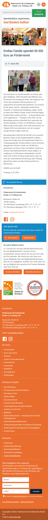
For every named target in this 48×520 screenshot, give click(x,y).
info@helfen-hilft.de (16, 212)
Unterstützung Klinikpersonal (15, 421)
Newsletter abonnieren (33, 272)
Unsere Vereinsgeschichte (14, 359)
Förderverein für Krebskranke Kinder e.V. (17, 12)
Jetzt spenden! (13, 238)
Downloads (8, 366)
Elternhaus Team (10, 393)
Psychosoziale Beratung (13, 403)
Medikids (7, 413)
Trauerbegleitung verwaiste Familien (18, 406)
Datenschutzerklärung (12, 446)
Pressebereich (9, 372)
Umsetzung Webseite (12, 449)
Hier (5, 249)
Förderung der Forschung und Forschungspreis (22, 428)
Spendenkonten (29, 238)
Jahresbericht (9, 362)
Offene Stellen (9, 397)
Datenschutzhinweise (27, 502)
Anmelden (36, 491)
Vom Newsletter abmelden (10, 502)
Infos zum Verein (10, 353)
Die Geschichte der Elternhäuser (16, 390)
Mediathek (8, 369)
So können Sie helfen (13, 272)
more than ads (15, 517)
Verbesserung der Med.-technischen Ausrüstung (22, 425)
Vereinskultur (9, 350)
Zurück (40, 41)
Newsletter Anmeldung (13, 452)
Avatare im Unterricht (12, 409)
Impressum (8, 443)
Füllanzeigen (9, 375)
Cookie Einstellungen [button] (12, 456)
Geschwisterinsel (10, 400)
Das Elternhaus (10, 387)
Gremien (7, 356)
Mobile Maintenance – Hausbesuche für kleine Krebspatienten (22, 417)
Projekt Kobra (9, 431)
